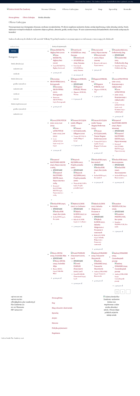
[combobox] (28, 46)
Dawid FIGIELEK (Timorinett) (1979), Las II (80, 276)
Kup (53, 303)
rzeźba (16, 74)
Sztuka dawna (16, 79)
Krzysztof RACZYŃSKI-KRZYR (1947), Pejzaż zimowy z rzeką (58, 190)
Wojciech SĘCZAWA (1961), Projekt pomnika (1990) (80, 185)
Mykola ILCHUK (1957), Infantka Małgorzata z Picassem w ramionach (99, 239)
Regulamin (56, 333)
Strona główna (14, 17)
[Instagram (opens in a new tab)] (10, 2)
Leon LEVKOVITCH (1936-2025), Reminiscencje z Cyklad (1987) (120, 107)
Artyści (54, 318)
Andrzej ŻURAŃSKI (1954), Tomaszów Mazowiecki (100, 274)
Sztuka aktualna (17, 64)
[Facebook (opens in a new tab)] (8, 2)
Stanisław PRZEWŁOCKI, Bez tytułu (121, 224)
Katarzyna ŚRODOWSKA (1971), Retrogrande (59, 100)
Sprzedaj (55, 313)
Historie (55, 323)
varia (16, 99)
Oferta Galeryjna (29, 17)
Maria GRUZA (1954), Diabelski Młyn (58, 271)
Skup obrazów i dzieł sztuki (62, 308)
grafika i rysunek (19, 84)
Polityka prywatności (59, 328)
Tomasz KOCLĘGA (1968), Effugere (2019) (80, 138)
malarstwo (17, 69)
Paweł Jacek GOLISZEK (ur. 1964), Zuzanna (78, 68)
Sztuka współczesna (19, 104)
